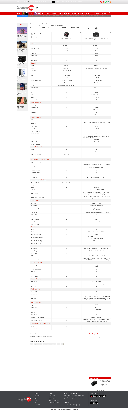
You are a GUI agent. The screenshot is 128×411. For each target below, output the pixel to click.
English (65, 395)
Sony (62, 344)
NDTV (18, 1)
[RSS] (110, 2)
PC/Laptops (76, 16)
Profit (25, 1)
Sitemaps (37, 395)
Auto (43, 13)
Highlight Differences (39, 37)
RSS (36, 402)
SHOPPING (62, 1)
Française (81, 398)
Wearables (102, 16)
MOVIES (32, 1)
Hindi (69, 395)
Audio (67, 16)
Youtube (71, 404)
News (48, 13)
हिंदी (28, 1)
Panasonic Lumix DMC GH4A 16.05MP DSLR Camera (96, 39)
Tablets (91, 16)
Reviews (54, 13)
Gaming (48, 16)
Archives (37, 398)
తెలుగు (79, 395)
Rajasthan (71, 1)
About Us (37, 393)
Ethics (50, 397)
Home (19, 13)
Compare (87, 13)
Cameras (35, 24)
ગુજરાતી (66, 398)
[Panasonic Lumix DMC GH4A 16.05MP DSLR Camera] (96, 34)
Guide (68, 13)
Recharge (96, 13)
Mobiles (31, 16)
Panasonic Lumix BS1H (66, 38)
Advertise (37, 404)
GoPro (40, 344)
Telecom (37, 16)
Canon (31, 344)
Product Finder (76, 13)
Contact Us (37, 400)
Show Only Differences (39, 34)
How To (43, 16)
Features (62, 13)
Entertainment (55, 16)
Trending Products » (95, 334)
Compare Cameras (50, 24)
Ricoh (58, 344)
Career (50, 393)
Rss (79, 404)
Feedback (37, 397)
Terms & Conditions (54, 400)
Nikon (44, 344)
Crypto (62, 16)
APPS (66, 1)
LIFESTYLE (45, 1)
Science (96, 16)
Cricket (36, 1)
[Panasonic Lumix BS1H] (66, 34)
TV (71, 16)
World (21, 1)
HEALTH (50, 1)
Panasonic (54, 344)
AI (31, 13)
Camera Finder (42, 24)
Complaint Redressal (54, 402)
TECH (53, 1)
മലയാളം (71, 398)
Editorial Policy (52, 398)
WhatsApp (77, 404)
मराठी (83, 395)
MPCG (75, 1)
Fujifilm (35, 344)
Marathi (80, 1)
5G (107, 16)
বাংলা (72, 395)
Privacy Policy (52, 395)
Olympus (48, 344)
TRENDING (20, 24)
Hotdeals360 (84, 16)
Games (57, 1)
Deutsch (76, 398)
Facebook (65, 404)
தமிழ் (75, 395)
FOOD (40, 1)
